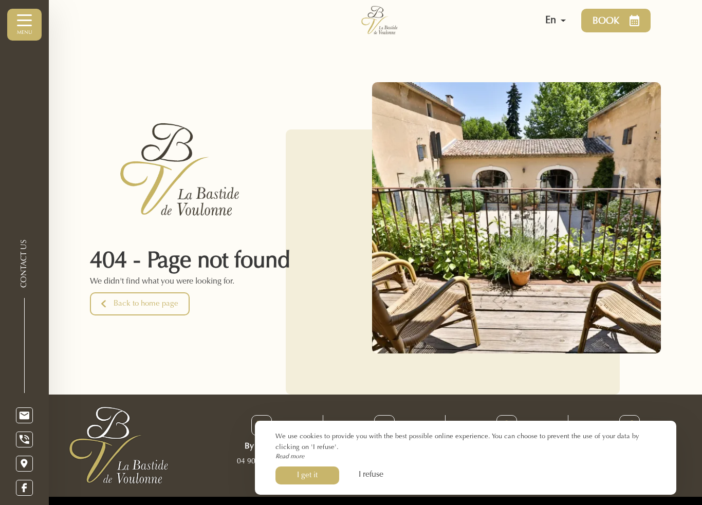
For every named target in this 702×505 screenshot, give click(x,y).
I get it (307, 475)
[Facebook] (24, 488)
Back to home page (146, 304)
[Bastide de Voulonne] (421, 20)
